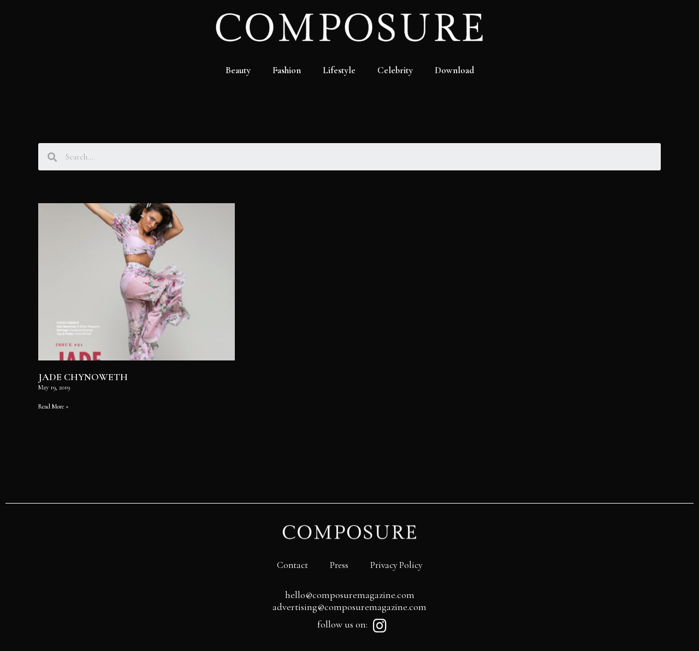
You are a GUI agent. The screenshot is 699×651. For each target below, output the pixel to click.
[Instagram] (379, 626)
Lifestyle (339, 70)
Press (339, 565)
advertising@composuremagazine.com (349, 607)
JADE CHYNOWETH (83, 377)
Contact (292, 565)
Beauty (238, 70)
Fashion (287, 70)
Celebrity (395, 70)
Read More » (53, 406)
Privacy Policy (396, 565)
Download (454, 70)
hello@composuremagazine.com (349, 595)
